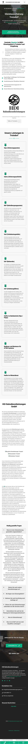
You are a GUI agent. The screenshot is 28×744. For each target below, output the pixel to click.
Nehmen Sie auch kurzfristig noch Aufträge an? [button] (15, 599)
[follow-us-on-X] (4, 680)
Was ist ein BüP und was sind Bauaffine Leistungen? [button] (15, 623)
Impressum (11, 730)
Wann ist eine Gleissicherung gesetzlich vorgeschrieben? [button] (15, 531)
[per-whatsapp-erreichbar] (23, 742)
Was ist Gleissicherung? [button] (15, 617)
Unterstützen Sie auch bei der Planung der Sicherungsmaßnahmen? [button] (14, 612)
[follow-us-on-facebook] (2, 680)
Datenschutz (16, 730)
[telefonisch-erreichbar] (4, 742)
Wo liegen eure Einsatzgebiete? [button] (15, 594)
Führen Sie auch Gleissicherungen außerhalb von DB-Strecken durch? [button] (14, 605)
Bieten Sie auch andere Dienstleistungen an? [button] (15, 588)
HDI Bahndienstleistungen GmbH (13, 2)
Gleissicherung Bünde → (21, 740)
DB (4, 486)
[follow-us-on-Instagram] (7, 680)
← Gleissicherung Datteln (7, 740)
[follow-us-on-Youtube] (9, 680)
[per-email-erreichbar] (14, 742)
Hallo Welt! (13, 706)
